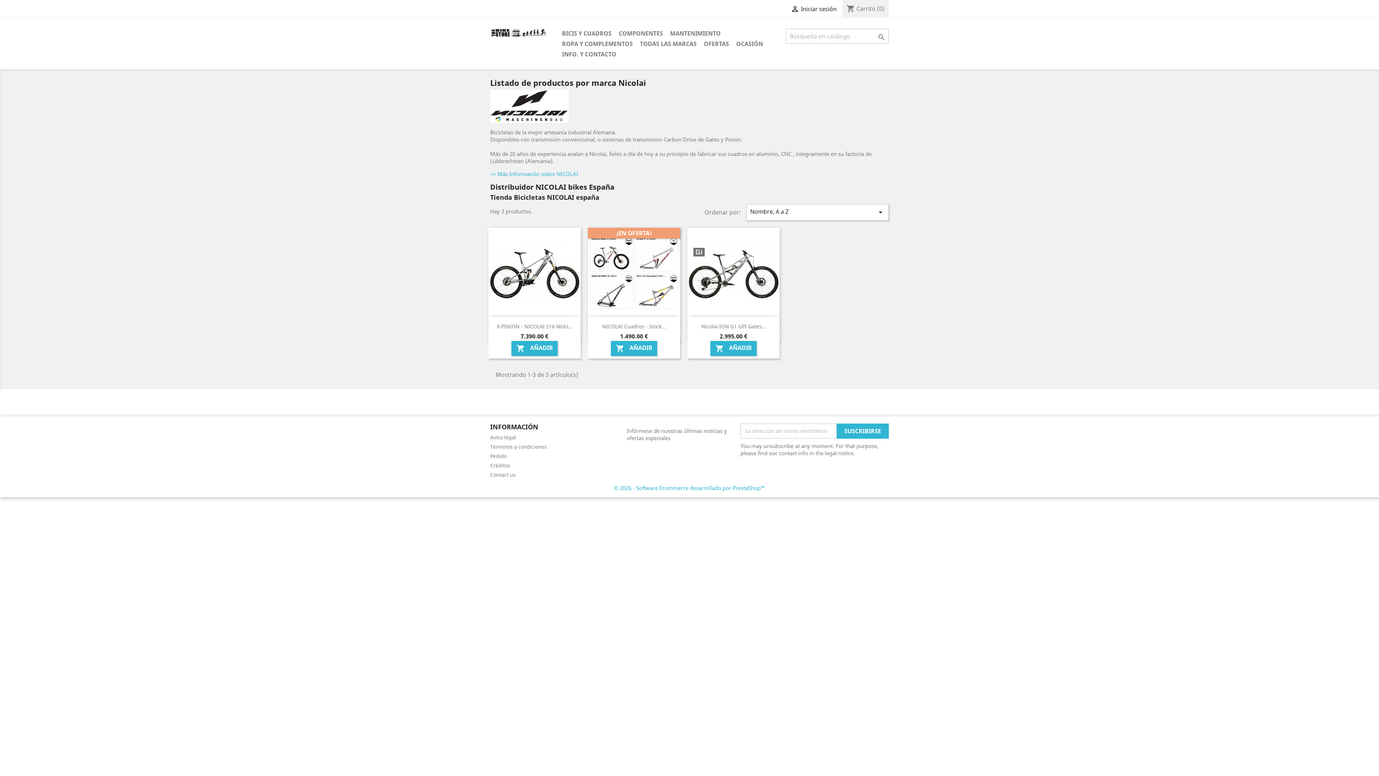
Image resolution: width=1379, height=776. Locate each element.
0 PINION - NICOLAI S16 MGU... (534, 326)
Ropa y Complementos (597, 44)
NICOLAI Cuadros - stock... (634, 326)
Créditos (500, 465)
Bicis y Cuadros (587, 33)
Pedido (498, 456)
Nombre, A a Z (817, 212)
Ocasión (749, 44)
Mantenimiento (695, 33)
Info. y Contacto (589, 54)
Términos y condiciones (518, 446)
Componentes (641, 33)
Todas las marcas (668, 44)
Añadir (534, 348)
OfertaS (716, 44)
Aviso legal (503, 437)
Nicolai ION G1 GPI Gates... (733, 326)
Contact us (503, 474)
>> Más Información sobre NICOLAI (534, 173)
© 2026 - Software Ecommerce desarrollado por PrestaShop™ (689, 487)
